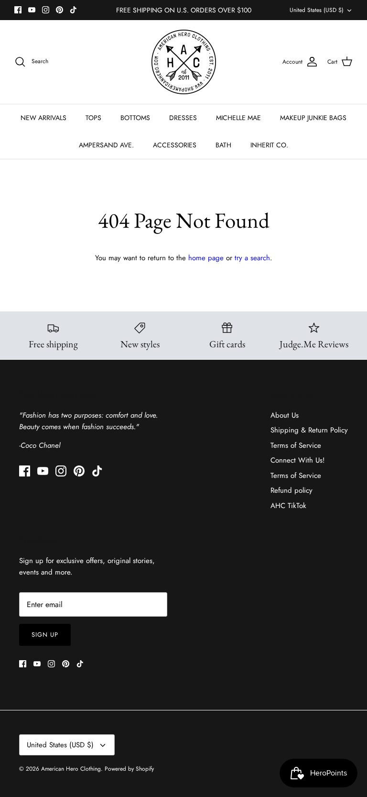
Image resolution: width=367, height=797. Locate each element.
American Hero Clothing (71, 768)
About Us (284, 415)
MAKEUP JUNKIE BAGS (313, 117)
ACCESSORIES (174, 145)
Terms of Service (295, 445)
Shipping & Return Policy (309, 430)
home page (206, 258)
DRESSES (183, 117)
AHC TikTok (288, 505)
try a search (252, 258)
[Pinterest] (59, 9)
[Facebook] (18, 9)
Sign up (45, 634)
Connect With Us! (297, 460)
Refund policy (291, 490)
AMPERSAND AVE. (106, 145)
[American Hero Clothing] (183, 62)
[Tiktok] (73, 9)
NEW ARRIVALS (43, 117)
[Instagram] (45, 9)
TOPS (93, 117)
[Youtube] (31, 9)
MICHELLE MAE (238, 117)
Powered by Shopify (129, 768)
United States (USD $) (317, 10)
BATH (223, 145)
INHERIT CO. (269, 145)
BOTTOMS (135, 117)
